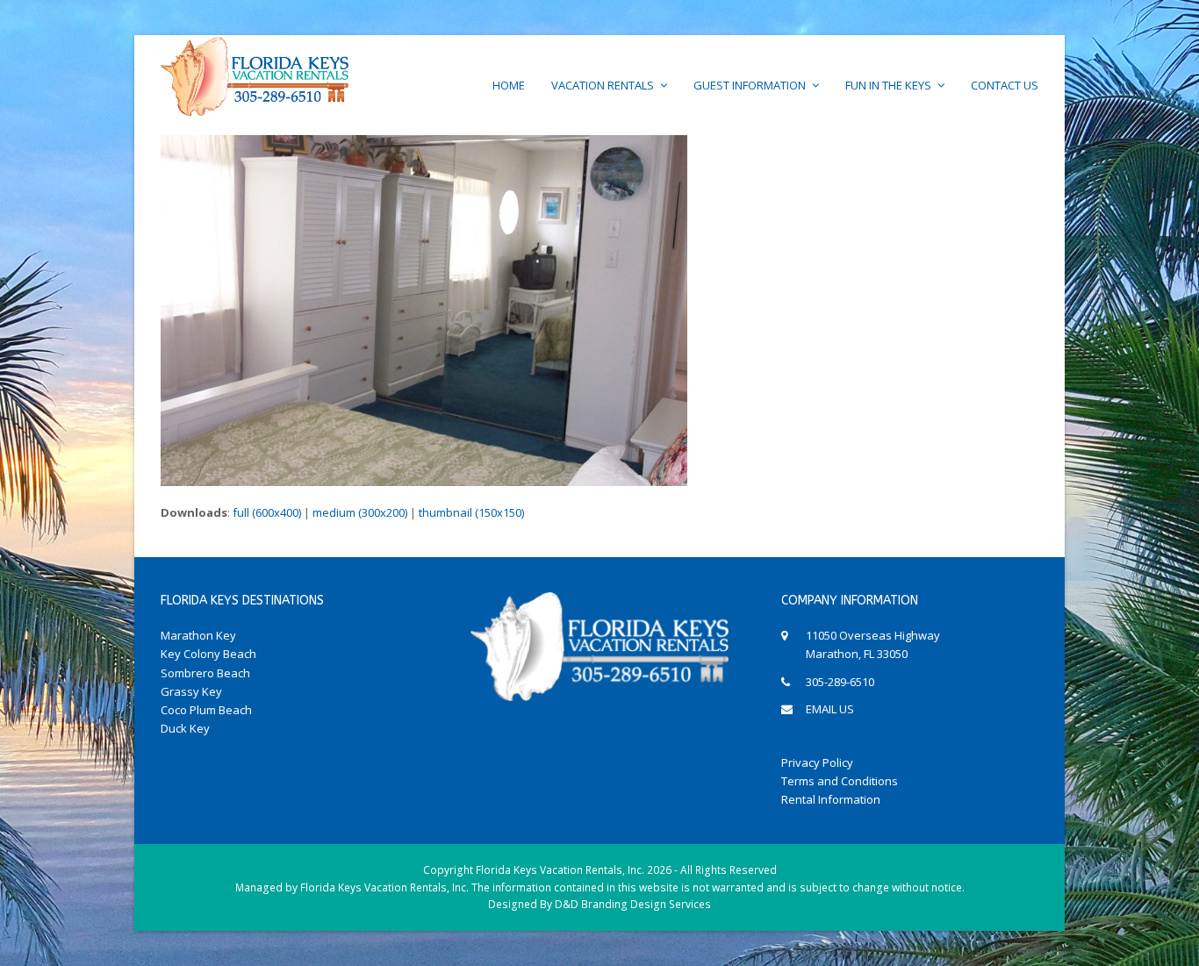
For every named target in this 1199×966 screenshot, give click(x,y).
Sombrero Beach (205, 673)
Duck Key (185, 728)
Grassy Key (191, 691)
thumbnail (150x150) (471, 512)
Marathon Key (198, 635)
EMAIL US (830, 709)
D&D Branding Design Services (633, 904)
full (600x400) (267, 512)
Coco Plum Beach (206, 710)
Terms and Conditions (839, 781)
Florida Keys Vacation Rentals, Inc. (560, 869)
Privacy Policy (817, 762)
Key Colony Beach (208, 654)
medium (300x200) (359, 512)
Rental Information (830, 799)
